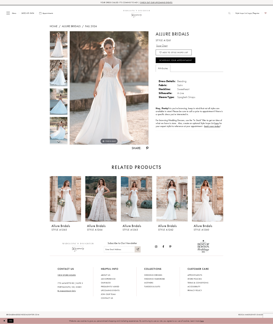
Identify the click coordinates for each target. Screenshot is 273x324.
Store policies (195, 279)
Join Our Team (108, 294)
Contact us (107, 298)
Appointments (195, 275)
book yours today (212, 126)
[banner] (136, 13)
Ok (10, 320)
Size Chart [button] (162, 45)
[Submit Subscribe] (138, 249)
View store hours (67, 275)
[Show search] (229, 13)
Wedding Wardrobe (154, 279)
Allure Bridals (71, 26)
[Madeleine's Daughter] (78, 246)
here (216, 123)
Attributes (163, 68)
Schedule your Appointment (175, 60)
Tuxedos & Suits (152, 286)
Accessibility (194, 286)
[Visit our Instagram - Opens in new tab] (156, 246)
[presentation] (65, 199)
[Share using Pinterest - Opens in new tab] (147, 148)
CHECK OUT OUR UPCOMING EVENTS (156, 2)
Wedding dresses (153, 275)
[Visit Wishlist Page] (265, 13)
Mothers (148, 282)
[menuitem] (11, 13)
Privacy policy (195, 290)
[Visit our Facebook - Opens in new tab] (163, 246)
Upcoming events (110, 290)
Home (54, 26)
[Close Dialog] (4, 320)
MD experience (108, 279)
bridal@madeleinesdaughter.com (22, 314)
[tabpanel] (59, 45)
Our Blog (106, 282)
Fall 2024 (91, 26)
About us (105, 275)
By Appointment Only (67, 290)
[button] (11, 13)
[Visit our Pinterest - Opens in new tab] (170, 246)
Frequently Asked (110, 286)
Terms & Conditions (198, 282)
